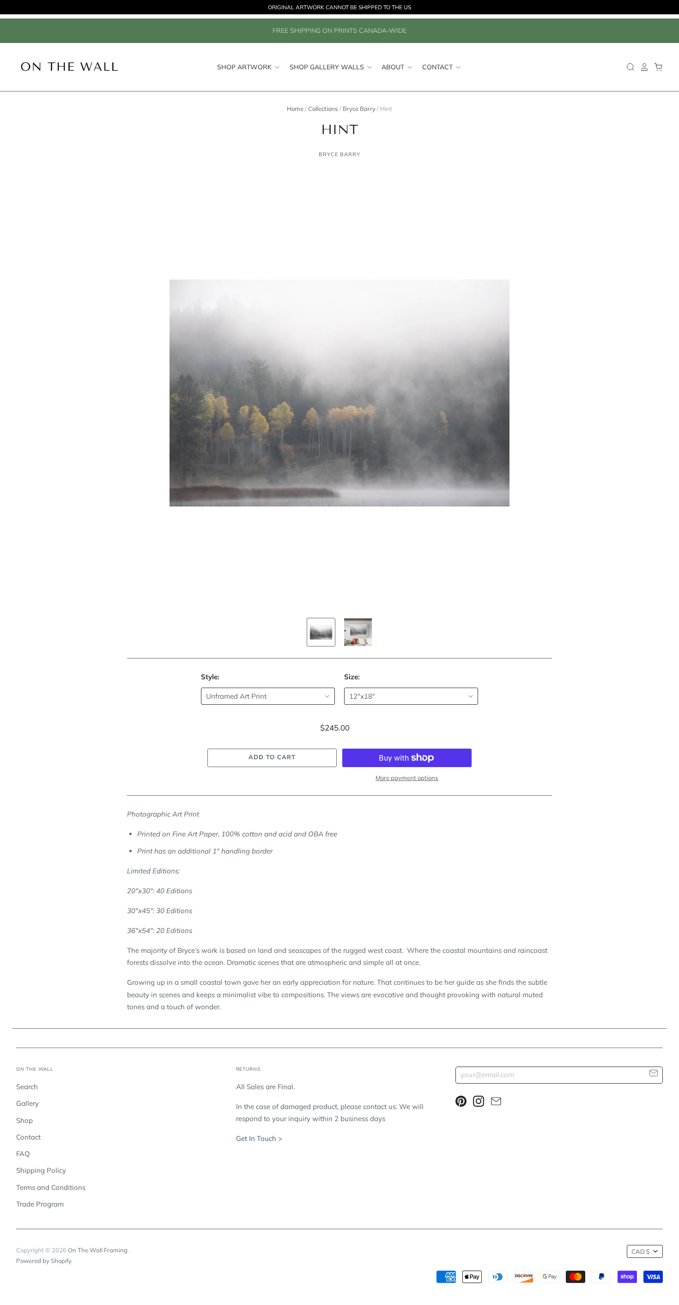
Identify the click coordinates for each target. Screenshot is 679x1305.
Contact (438, 67)
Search (27, 1086)
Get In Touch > (259, 1138)
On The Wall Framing (98, 1250)
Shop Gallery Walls (328, 67)
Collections (323, 108)
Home (295, 108)
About (394, 67)
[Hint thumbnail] (321, 632)
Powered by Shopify (43, 1260)
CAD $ (640, 1251)
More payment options (407, 777)
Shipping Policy (41, 1170)
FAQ (23, 1153)
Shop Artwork (245, 67)
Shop (24, 1120)
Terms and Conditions (50, 1187)
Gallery (27, 1103)
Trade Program (40, 1204)
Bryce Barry (359, 108)
